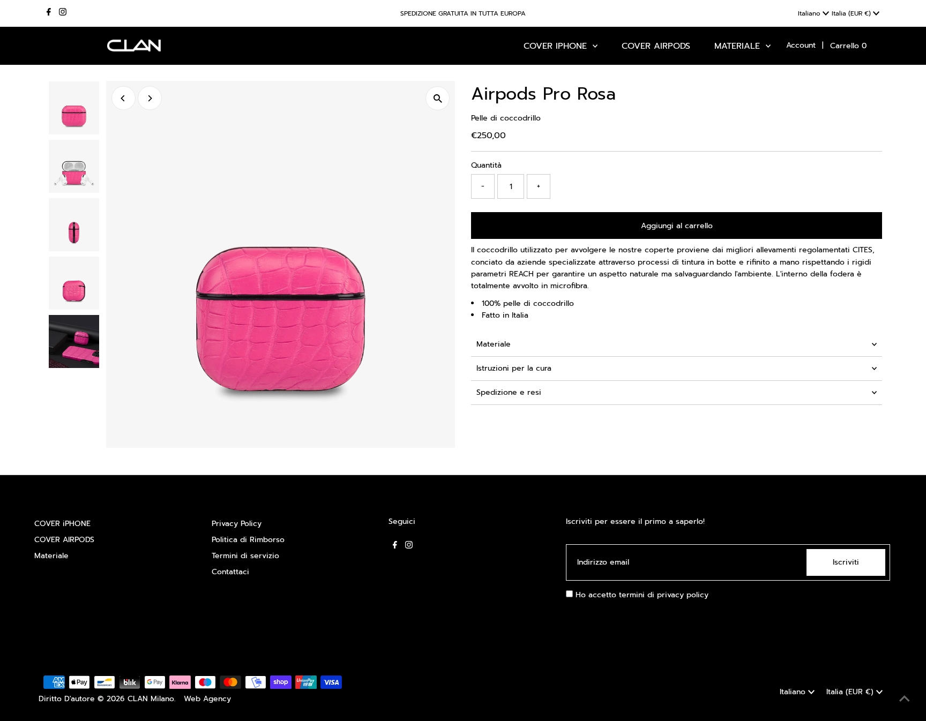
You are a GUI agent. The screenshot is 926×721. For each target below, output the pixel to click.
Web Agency (207, 698)
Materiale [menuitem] (738, 46)
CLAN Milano (151, 698)
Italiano (810, 13)
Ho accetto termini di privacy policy (640, 594)
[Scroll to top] (904, 699)
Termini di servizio (245, 555)
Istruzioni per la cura (513, 368)
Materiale (493, 344)
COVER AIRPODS (64, 539)
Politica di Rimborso (248, 539)
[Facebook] (49, 13)
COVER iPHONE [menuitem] (557, 46)
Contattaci (230, 571)
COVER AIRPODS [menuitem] (656, 46)
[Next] (150, 98)
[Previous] (123, 98)
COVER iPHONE (62, 523)
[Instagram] (62, 13)
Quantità (486, 165)
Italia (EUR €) (852, 13)
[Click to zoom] (437, 98)
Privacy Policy (237, 523)
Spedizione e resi (508, 392)
